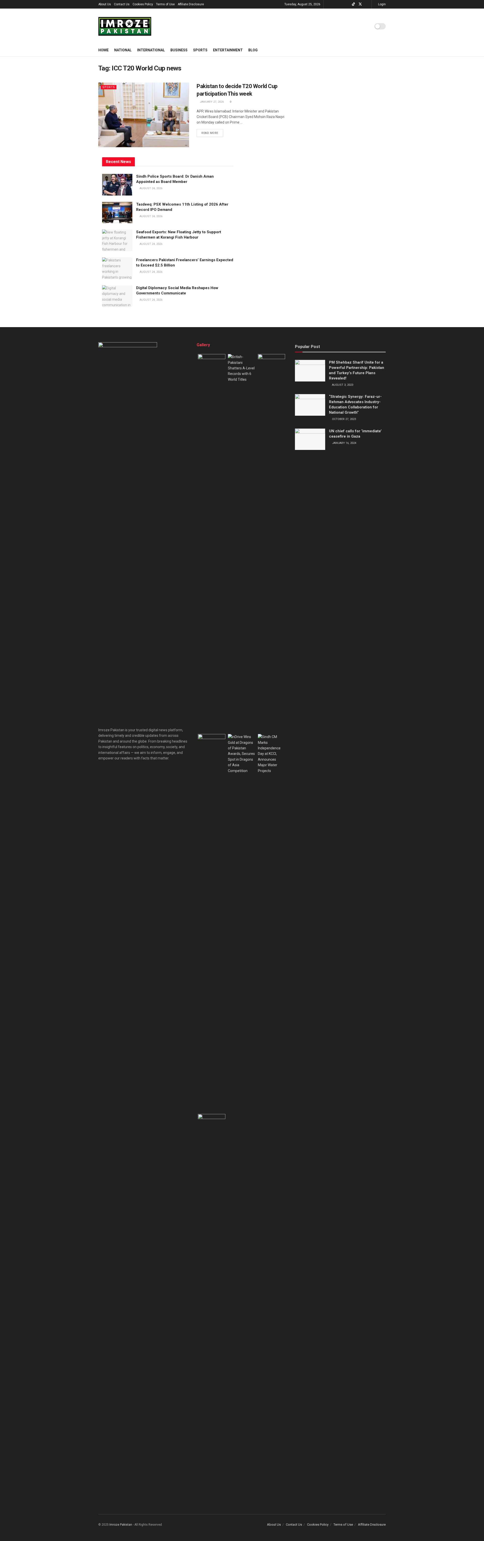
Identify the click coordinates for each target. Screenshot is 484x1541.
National (123, 50)
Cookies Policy (143, 4)
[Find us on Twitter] (360, 4)
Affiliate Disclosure (191, 4)
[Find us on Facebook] (334, 4)
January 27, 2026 (211, 101)
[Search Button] (384, 50)
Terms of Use (165, 4)
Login (381, 4)
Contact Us (122, 4)
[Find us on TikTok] (353, 4)
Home (103, 50)
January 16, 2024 (343, 443)
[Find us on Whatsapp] (340, 4)
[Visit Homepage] (124, 26)
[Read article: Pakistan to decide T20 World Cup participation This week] (143, 115)
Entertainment (228, 50)
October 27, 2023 (343, 419)
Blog (253, 50)
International (151, 50)
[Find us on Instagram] (347, 4)
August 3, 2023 (342, 385)
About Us (104, 4)
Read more (212, 132)
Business (179, 50)
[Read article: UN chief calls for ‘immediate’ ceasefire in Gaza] (310, 439)
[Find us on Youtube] (367, 4)
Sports (200, 50)
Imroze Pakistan (120, 1524)
